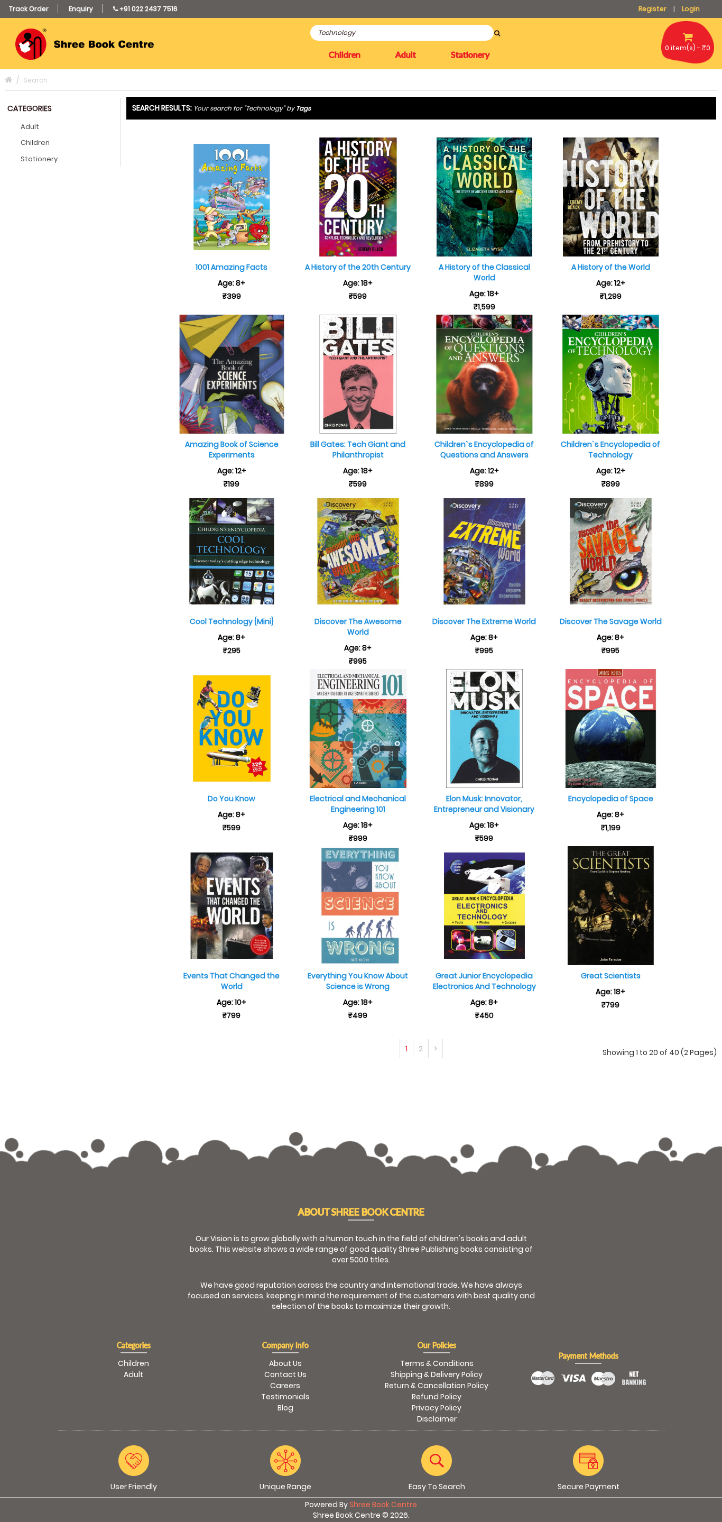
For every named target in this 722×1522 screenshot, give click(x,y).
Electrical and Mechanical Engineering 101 (358, 803)
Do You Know (231, 798)
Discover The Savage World (611, 621)
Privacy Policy (436, 1407)
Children (35, 142)
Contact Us (285, 1374)
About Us (285, 1363)
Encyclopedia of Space (610, 798)
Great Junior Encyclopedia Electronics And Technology (484, 981)
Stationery (39, 159)
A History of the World (610, 267)
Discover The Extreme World (484, 621)
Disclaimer (437, 1419)
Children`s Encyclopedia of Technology (610, 449)
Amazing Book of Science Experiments (232, 449)
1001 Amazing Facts (231, 267)
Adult (30, 127)
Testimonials (285, 1396)
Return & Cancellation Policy (436, 1385)
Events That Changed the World (231, 981)
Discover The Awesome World (358, 626)
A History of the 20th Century (358, 267)
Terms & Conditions (437, 1363)
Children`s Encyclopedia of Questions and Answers (484, 449)
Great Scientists (611, 975)
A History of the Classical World (484, 272)
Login (691, 8)
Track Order (29, 8)
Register (652, 8)
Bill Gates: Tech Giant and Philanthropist (357, 449)
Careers (285, 1385)
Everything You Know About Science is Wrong (358, 981)
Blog (285, 1407)
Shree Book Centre (383, 1504)
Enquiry (81, 8)
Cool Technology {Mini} (232, 621)
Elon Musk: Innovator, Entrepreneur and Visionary (484, 803)
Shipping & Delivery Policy (437, 1374)
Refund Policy (436, 1396)
